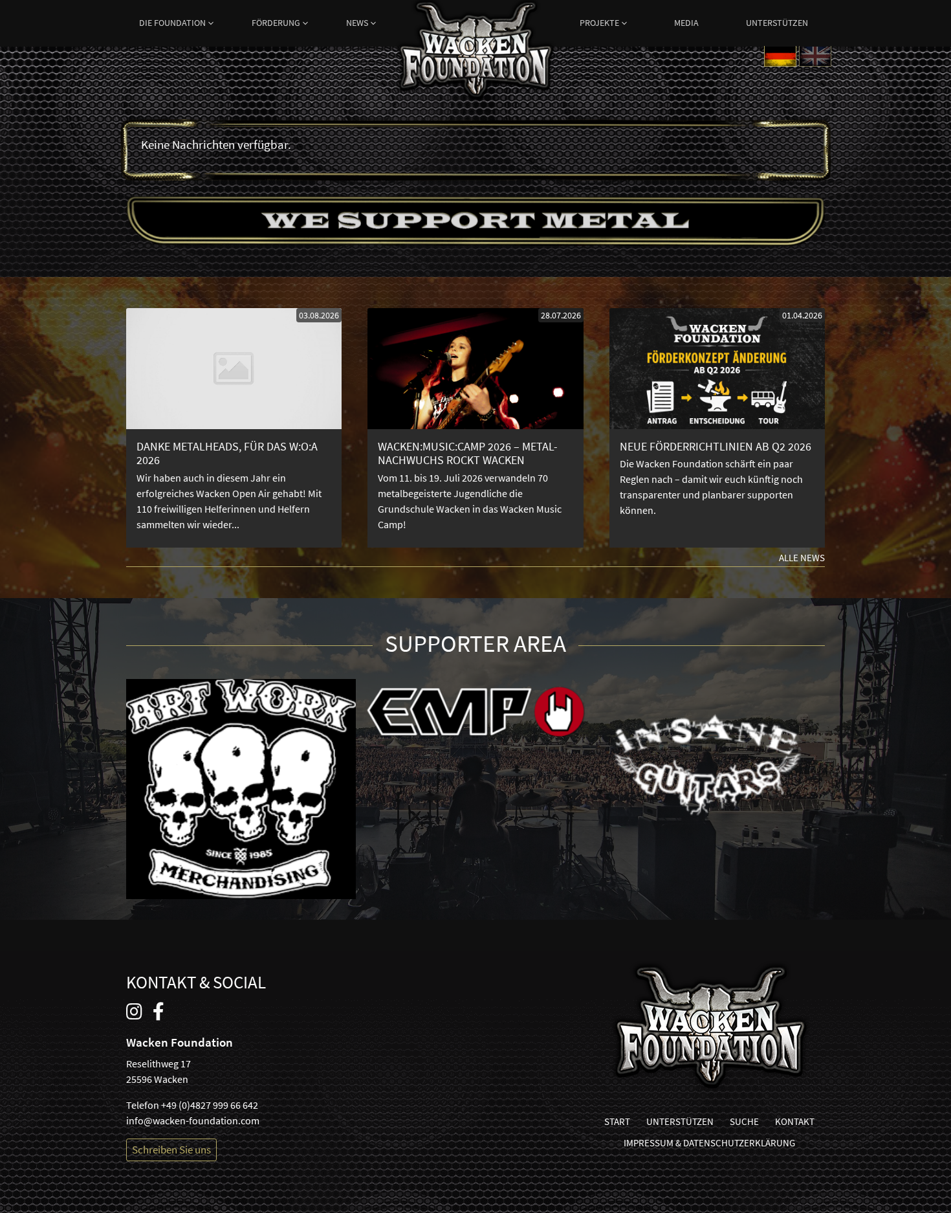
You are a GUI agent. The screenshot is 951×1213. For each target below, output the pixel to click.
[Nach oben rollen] (932, 1194)
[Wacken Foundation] (476, 26)
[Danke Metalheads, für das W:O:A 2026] (234, 428)
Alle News (802, 557)
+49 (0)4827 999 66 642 (209, 1104)
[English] (815, 55)
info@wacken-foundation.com (192, 1120)
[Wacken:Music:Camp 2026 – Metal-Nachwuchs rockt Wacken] (475, 428)
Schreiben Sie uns (171, 1149)
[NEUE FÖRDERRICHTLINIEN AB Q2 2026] (717, 428)
